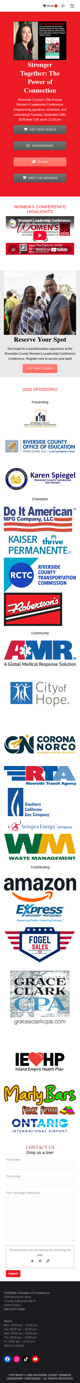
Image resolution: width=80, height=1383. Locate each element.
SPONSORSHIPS (42, 145)
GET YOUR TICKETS (42, 129)
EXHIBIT (42, 161)
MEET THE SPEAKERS (42, 178)
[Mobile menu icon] (72, 6)
